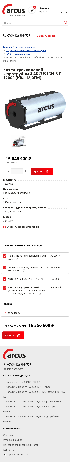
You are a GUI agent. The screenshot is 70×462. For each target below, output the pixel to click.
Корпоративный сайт (18, 454)
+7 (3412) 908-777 (18, 35)
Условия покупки (12, 439)
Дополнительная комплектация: (22, 245)
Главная (7, 47)
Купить (38, 171)
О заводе (8, 435)
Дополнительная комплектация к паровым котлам (34, 401)
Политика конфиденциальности (21, 444)
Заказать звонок (46, 35)
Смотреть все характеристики (23, 226)
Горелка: (7, 303)
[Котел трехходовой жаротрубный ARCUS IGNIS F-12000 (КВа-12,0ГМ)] (35, 111)
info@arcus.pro (15, 368)
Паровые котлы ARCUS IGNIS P (23, 382)
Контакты (8, 449)
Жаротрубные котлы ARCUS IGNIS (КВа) (28, 386)
